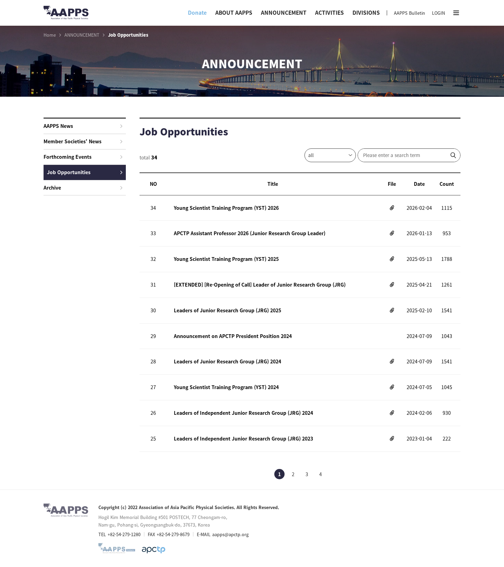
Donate (197, 12)
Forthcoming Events (68, 156)
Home (50, 35)
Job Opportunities (69, 172)
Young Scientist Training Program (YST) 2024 (226, 387)
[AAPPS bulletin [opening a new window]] (116, 549)
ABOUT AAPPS (233, 12)
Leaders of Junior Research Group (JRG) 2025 (227, 310)
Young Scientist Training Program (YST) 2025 (226, 258)
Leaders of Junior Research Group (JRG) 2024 (227, 361)
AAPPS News (58, 125)
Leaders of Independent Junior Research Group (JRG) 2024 (243, 412)
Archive (52, 187)
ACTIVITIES (329, 12)
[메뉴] (456, 13)
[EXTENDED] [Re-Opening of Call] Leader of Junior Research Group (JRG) (260, 284)
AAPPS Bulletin (409, 13)
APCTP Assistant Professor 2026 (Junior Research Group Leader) (249, 233)
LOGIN (438, 13)
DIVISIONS (366, 12)
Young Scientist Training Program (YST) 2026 (226, 207)
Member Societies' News (72, 141)
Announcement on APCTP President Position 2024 (233, 336)
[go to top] (485, 498)
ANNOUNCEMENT (284, 12)
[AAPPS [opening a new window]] (153, 549)
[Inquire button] (453, 155)
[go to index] (66, 16)
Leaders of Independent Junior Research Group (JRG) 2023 (243, 438)
